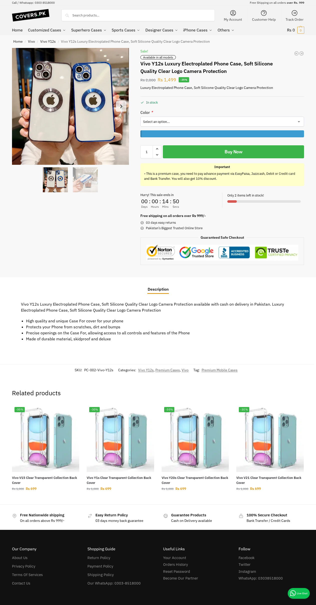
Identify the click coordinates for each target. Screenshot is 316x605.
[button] (295, 30)
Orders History (175, 564)
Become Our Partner (180, 578)
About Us (19, 557)
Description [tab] (158, 289)
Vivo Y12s (48, 41)
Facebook (247, 557)
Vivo (31, 41)
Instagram (247, 571)
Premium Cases (167, 370)
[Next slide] (121, 106)
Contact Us (21, 583)
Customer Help (264, 19)
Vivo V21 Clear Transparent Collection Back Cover (268, 480)
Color (146, 112)
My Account (233, 19)
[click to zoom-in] (70, 106)
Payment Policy (100, 566)
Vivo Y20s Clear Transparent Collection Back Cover (195, 480)
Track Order (295, 19)
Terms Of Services (27, 574)
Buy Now (234, 152)
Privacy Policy (23, 566)
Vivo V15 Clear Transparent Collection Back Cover (44, 480)
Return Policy (98, 557)
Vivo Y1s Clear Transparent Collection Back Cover (119, 480)
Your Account (174, 557)
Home (18, 41)
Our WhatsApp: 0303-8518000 (114, 583)
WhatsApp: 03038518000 (261, 578)
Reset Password (176, 571)
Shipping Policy (100, 574)
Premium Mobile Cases (220, 370)
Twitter (245, 564)
